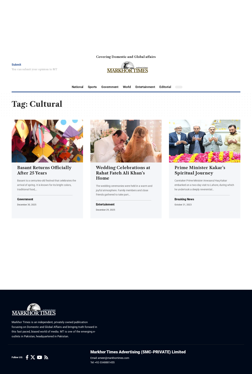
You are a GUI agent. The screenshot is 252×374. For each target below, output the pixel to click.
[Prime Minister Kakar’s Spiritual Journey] (204, 141)
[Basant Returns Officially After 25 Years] (47, 141)
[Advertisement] (110, 26)
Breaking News (184, 199)
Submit (16, 64)
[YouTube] (39, 357)
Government (25, 199)
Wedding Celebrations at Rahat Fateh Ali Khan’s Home (123, 173)
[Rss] (46, 357)
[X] (33, 357)
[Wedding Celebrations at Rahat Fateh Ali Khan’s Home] (126, 141)
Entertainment (105, 204)
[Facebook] (27, 357)
